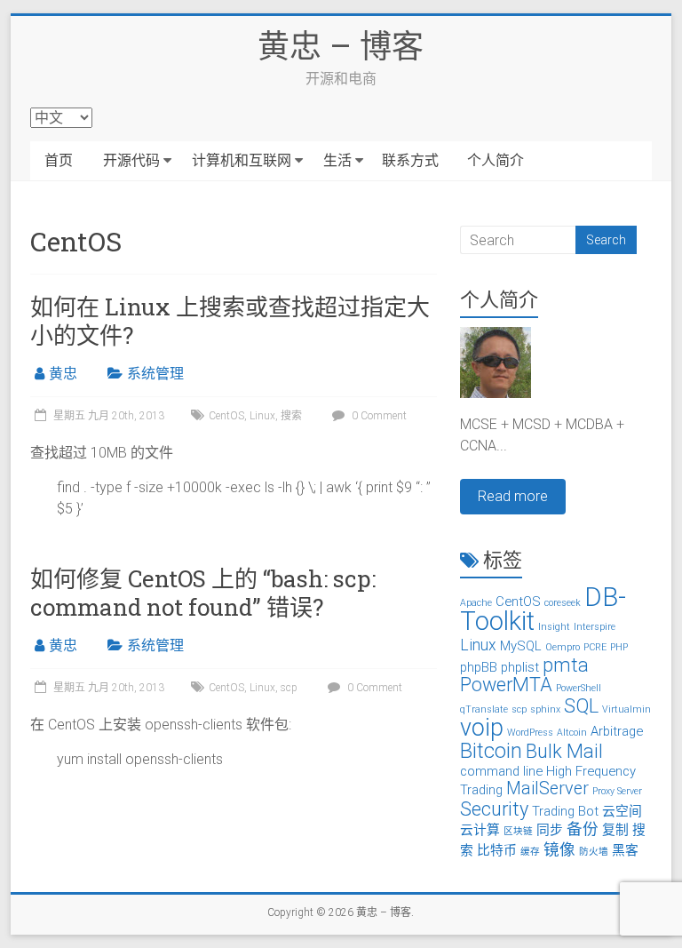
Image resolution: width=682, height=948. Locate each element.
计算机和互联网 (241, 160)
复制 (615, 830)
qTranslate (484, 709)
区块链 (518, 831)
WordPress (530, 732)
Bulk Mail (564, 751)
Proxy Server (617, 791)
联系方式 (410, 160)
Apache (476, 603)
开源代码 (131, 160)
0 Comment (378, 416)
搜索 (291, 416)
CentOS (226, 416)
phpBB (478, 667)
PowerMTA (506, 684)
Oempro (562, 647)
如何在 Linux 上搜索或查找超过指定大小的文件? (230, 320)
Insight (554, 627)
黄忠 (63, 373)
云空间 (622, 811)
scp (289, 687)
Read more (513, 496)
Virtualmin (626, 709)
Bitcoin (491, 750)
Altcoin (572, 732)
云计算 (480, 830)
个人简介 (495, 160)
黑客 (625, 850)
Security (494, 809)
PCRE (595, 647)
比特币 (497, 850)
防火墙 (593, 851)
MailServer (547, 788)
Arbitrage (617, 731)
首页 (58, 160)
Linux (262, 416)
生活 (337, 160)
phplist (520, 667)
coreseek (562, 603)
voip (482, 727)
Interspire (594, 627)
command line (501, 771)
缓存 (530, 851)
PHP (619, 647)
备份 (583, 829)
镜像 (559, 849)
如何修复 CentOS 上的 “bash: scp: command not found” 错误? (203, 592)
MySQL (521, 646)
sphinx (545, 709)
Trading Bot (565, 811)
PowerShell (578, 688)
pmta (566, 665)
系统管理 (155, 373)
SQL (581, 706)
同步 (549, 830)
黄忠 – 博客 (341, 45)
